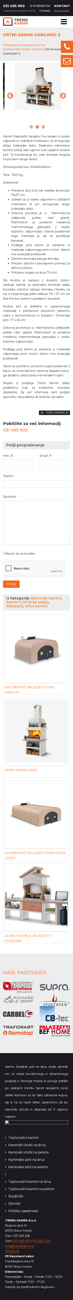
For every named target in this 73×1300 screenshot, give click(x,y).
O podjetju (40, 6)
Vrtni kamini (36, 606)
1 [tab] (30, 127)
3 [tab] (43, 127)
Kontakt (62, 6)
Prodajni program (18, 45)
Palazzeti (14, 606)
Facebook (12, 1251)
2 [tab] (36, 127)
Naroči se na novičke (20, 553)
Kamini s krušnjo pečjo (27, 602)
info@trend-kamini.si (19, 1246)
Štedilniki (15, 1196)
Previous (10, 96)
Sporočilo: (10, 496)
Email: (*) (46, 456)
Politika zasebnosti (23, 1211)
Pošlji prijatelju (57, 412)
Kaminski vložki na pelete (28, 1152)
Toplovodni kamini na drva (29, 1182)
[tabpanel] (36, 86)
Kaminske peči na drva (26, 1160)
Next (63, 96)
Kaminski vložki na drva (26, 1145)
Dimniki (14, 1204)
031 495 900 (14, 6)
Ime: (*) (8, 456)
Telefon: (8, 476)
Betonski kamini (29, 49)
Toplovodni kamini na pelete (31, 1189)
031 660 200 (42, 1241)
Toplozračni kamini (23, 1138)
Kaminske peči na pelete (28, 1167)
